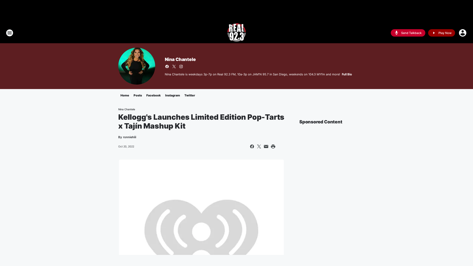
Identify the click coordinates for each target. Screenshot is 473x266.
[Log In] (463, 33)
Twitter (189, 95)
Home (124, 95)
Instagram (172, 95)
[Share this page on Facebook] (252, 146)
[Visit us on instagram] (181, 66)
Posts (138, 95)
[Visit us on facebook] (167, 66)
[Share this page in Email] (266, 146)
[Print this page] (273, 146)
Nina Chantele (180, 59)
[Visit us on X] (174, 66)
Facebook (153, 95)
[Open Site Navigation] (9, 33)
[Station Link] (236, 32)
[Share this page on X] (259, 146)
